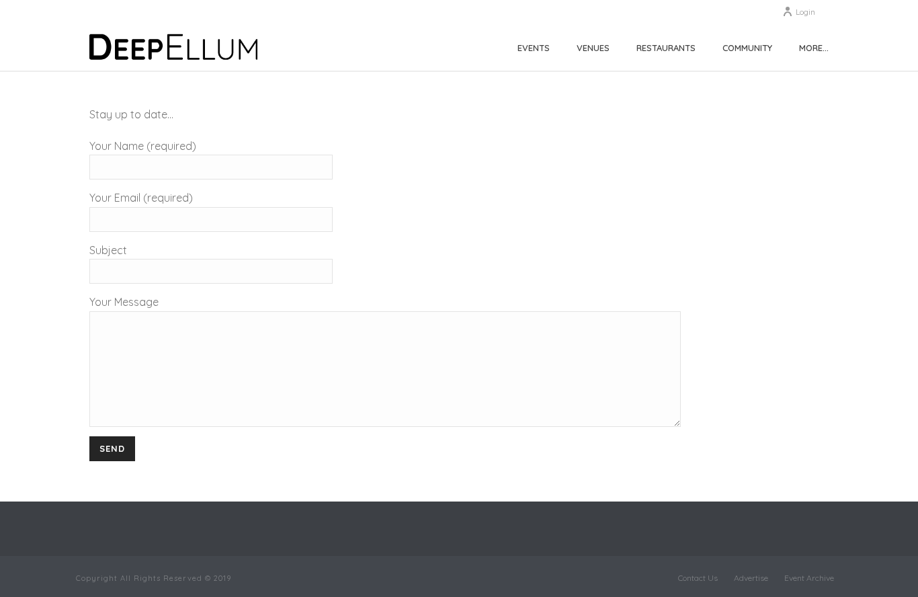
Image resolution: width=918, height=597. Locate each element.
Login (805, 12)
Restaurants (666, 47)
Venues (593, 47)
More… (814, 47)
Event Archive (809, 578)
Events (533, 47)
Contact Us (698, 578)
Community (747, 47)
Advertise (751, 578)
